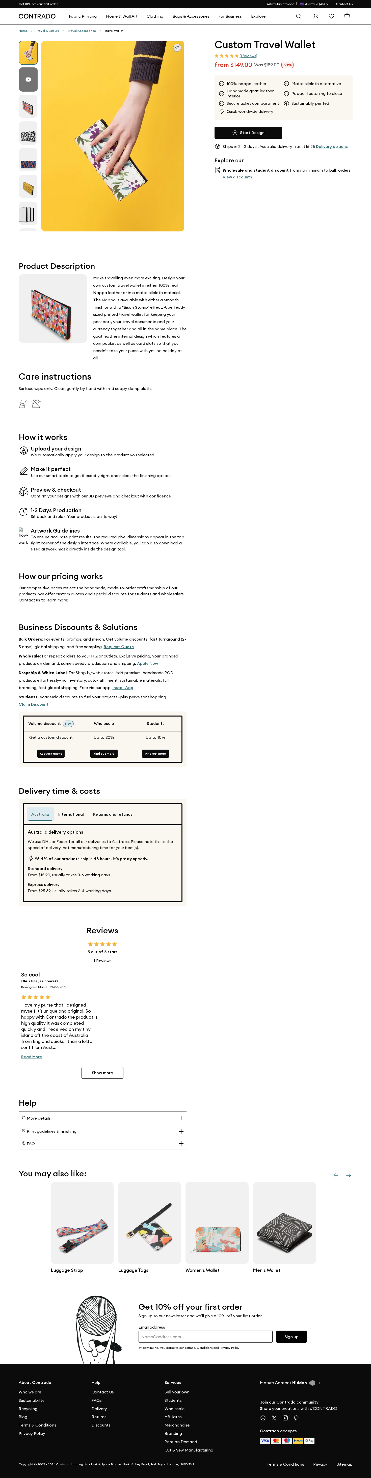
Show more (102, 1072)
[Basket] (348, 16)
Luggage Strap (67, 1270)
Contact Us (344, 4)
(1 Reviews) (248, 56)
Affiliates (173, 1416)
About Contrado (35, 1382)
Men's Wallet (266, 1270)
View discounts (237, 176)
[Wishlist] (332, 16)
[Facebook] (265, 1418)
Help (96, 1382)
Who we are (30, 1391)
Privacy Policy (32, 1433)
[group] (28, 53)
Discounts (101, 1425)
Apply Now (147, 663)
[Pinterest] (298, 1418)
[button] (112, 136)
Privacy (320, 1464)
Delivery (99, 1408)
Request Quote (119, 646)
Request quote (51, 753)
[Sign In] (317, 16)
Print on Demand (181, 1441)
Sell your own (177, 1391)
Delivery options (332, 146)
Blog (23, 1416)
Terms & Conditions (37, 1425)
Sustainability (31, 1400)
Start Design (252, 132)
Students (173, 1400)
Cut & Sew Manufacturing (189, 1450)
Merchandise (177, 1425)
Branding (173, 1433)
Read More (31, 1057)
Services (173, 1382)
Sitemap (345, 1464)
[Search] (300, 16)
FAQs (97, 1400)
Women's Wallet (203, 1270)
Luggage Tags (133, 1270)
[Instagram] (287, 1418)
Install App (123, 687)
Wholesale (174, 1408)
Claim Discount (33, 704)
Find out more (104, 753)
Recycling (28, 1408)
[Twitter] (276, 1418)
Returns (99, 1416)
